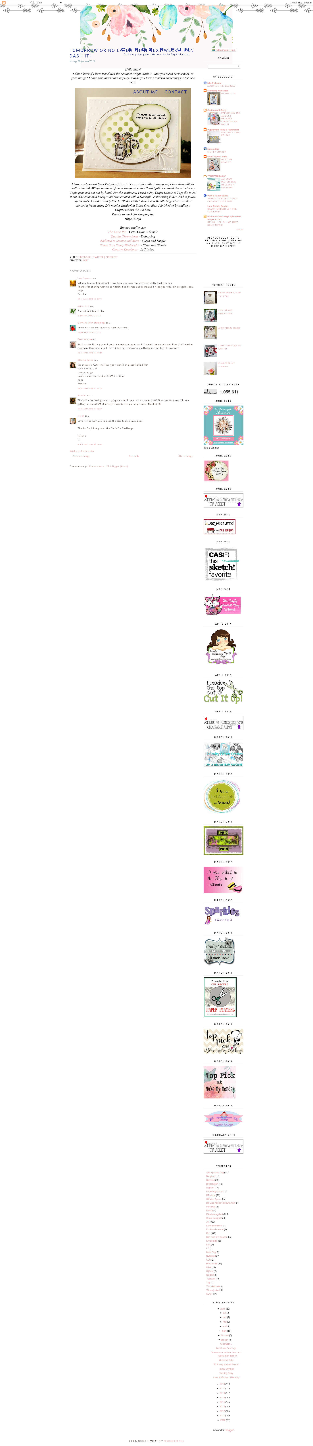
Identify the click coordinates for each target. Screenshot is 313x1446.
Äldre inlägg (186, 456)
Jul (207, 1221)
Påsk (208, 1267)
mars (224, 1330)
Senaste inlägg (81, 456)
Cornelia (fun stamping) (91, 322)
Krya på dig (212, 1240)
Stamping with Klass (217, 90)
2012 (222, 1410)
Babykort (210, 1176)
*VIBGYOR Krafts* (216, 176)
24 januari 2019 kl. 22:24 (90, 388)
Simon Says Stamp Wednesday (120, 245)
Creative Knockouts (125, 249)
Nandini (82, 395)
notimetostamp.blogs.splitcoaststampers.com (224, 218)
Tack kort (210, 1278)
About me (145, 92)
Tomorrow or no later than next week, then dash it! (226, 1354)
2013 (222, 1406)
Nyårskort (211, 1255)
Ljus (208, 1244)
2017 (222, 1388)
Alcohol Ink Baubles (221, 86)
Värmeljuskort (213, 1289)
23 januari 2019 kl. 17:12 (89, 332)
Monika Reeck (85, 360)
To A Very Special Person (226, 1364)
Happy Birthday (226, 1368)
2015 (222, 1397)
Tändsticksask (213, 1286)
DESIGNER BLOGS (174, 1441)
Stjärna (209, 1271)
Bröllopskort (212, 1183)
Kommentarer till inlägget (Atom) (108, 466)
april (225, 1326)
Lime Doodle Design (217, 206)
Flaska (209, 1210)
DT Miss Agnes (213, 1198)
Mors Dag (211, 1252)
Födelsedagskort (214, 1214)
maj (225, 1321)
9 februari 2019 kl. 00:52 (90, 444)
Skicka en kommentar (82, 451)
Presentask (211, 1263)
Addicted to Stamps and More (120, 240)
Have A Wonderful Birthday (226, 1377)
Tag (208, 1282)
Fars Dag (210, 1206)
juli (224, 1312)
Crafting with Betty (217, 110)
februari (225, 1335)
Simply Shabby (216, 152)
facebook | (85, 257)
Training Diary (226, 1372)
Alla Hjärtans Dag (215, 1172)
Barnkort (210, 1179)
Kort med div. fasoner (216, 1236)
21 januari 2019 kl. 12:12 (89, 315)
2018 (222, 1383)
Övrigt (209, 1293)
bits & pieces (214, 83)
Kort (86, 260)
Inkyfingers (84, 278)
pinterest (112, 257)
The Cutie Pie (117, 232)
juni (225, 1317)
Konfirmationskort (215, 1229)
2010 (223, 1419)
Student (210, 1274)
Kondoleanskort (214, 1225)
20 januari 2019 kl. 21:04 (90, 299)
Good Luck (228, 93)
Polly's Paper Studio (217, 195)
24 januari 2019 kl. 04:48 (90, 353)
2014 (222, 1401)
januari (224, 1339)
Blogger (229, 1430)
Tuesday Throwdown (124, 236)
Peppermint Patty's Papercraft (223, 129)
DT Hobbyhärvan (214, 1191)
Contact (176, 92)
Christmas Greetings (226, 1347)
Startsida (134, 456)
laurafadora (213, 149)
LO (207, 1248)
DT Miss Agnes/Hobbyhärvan (220, 1202)
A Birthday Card (229, 328)
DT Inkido (211, 1195)
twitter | (99, 257)
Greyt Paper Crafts (217, 156)
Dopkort (210, 1187)
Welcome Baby (226, 1359)
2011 (222, 1415)
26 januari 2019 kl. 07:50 (90, 409)
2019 (223, 1308)
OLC (208, 1259)
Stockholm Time (225, 50)
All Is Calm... (226, 1343)
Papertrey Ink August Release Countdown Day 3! (230, 118)
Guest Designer (214, 1217)
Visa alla (239, 229)
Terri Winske (85, 339)
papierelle (83, 306)
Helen (81, 415)
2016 (222, 1392)
